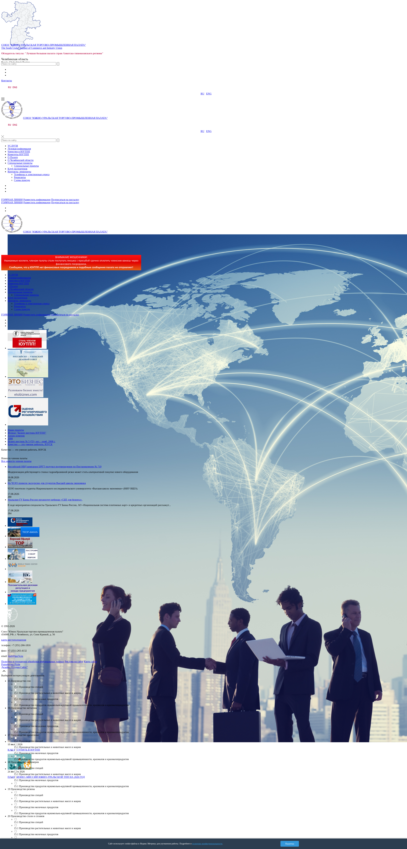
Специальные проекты (20, 163)
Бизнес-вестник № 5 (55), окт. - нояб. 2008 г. (31, 441)
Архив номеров (16, 435)
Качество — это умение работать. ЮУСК (30, 444)
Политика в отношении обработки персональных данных (32, 661)
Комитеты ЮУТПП (18, 154)
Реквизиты (20, 177)
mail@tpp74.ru (15, 656)
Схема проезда (22, 180)
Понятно (289, 843)
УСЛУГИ (13, 145)
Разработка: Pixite (10, 664)
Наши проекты (16, 430)
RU (202, 93)
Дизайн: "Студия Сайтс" (14, 667)
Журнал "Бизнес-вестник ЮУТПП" (27, 433)
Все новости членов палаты (16, 461)
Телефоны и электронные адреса (31, 174)
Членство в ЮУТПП (19, 151)
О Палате (13, 157)
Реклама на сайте (74, 661)
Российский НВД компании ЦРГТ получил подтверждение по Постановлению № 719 (54, 466)
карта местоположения (13, 640)
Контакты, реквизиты (19, 171)
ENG (209, 93)
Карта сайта (90, 661)
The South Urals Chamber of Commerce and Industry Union (31, 48)
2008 (10, 438)
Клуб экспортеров (17, 168)
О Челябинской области (21, 160)
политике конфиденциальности (207, 843)
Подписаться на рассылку (65, 199)
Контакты (6, 80)
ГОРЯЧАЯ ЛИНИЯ (12, 199)
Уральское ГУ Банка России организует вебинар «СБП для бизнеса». (45, 499)
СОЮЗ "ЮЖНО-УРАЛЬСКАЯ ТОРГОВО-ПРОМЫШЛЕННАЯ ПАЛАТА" (43, 44)
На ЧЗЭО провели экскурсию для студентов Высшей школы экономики (47, 483)
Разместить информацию (37, 199)
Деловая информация (19, 148)
